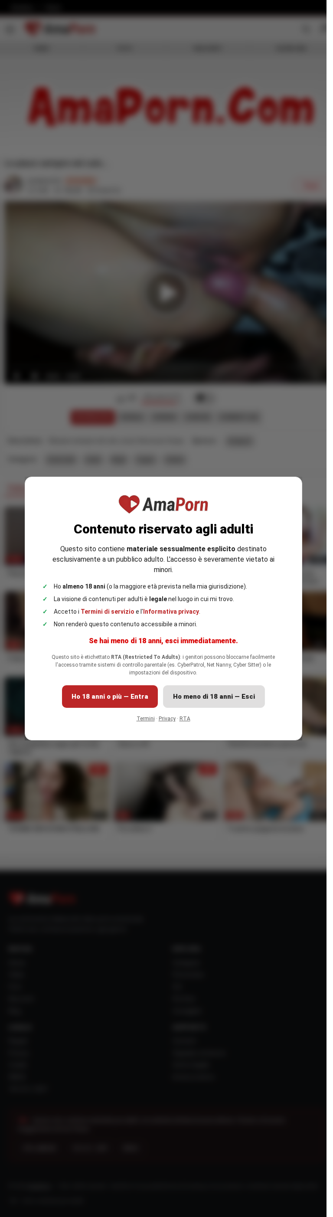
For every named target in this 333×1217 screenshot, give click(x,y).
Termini (146, 719)
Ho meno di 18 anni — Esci (214, 696)
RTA (185, 719)
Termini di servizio (107, 611)
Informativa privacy (171, 611)
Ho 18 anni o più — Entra (110, 696)
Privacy (167, 719)
